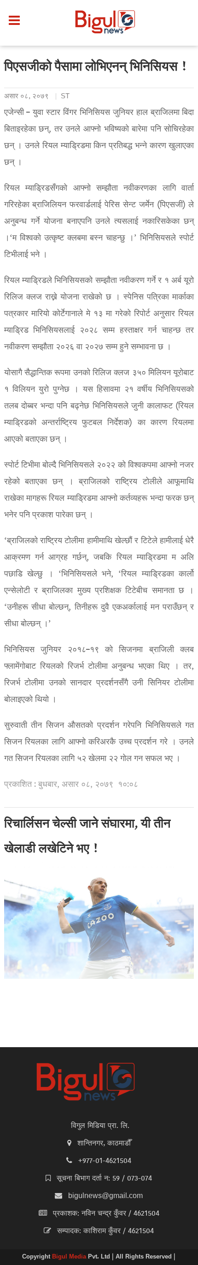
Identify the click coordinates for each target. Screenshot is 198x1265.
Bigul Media (70, 1257)
